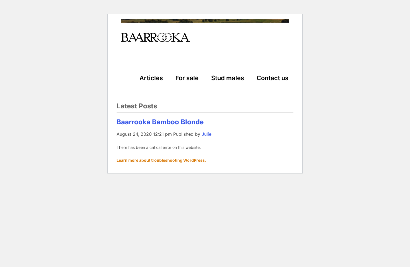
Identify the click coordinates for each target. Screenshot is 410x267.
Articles (151, 78)
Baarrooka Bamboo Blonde (160, 122)
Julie (206, 134)
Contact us (272, 78)
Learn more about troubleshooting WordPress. (161, 160)
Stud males (227, 78)
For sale (187, 78)
